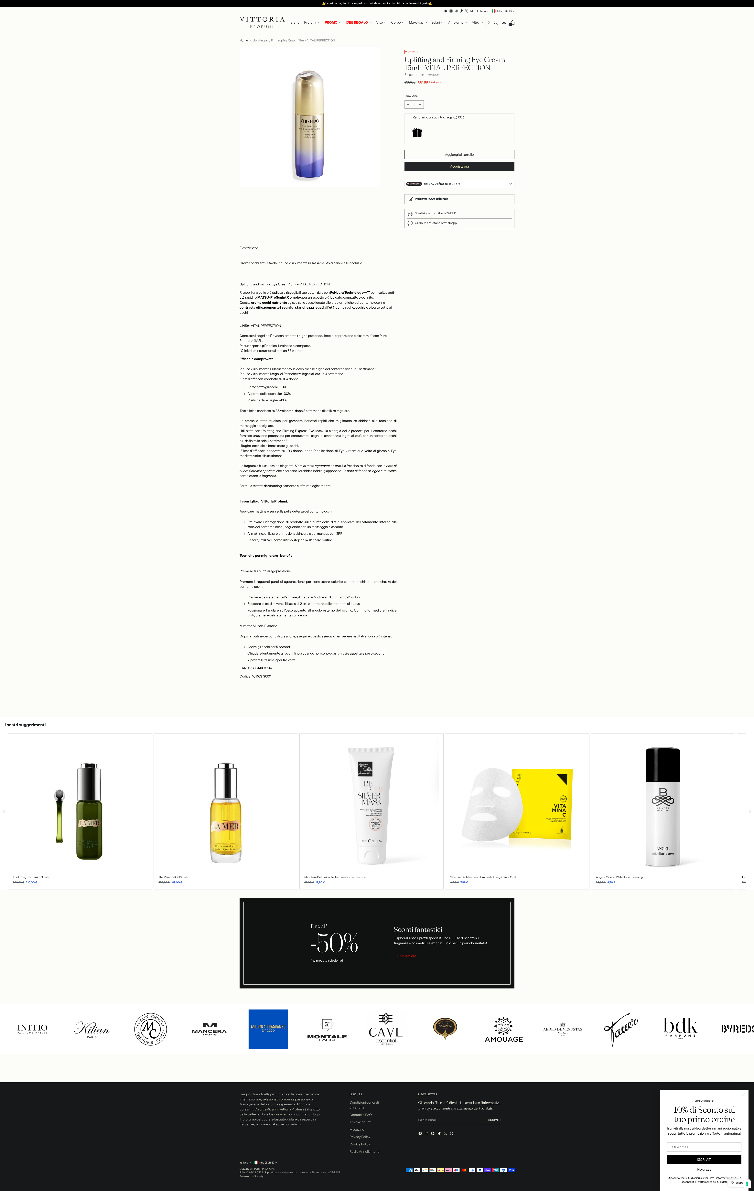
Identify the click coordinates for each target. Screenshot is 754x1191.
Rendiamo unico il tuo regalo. (438, 117)
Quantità (411, 96)
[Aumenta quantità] (420, 104)
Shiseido (410, 75)
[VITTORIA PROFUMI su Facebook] (446, 11)
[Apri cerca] (496, 23)
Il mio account (360, 1122)
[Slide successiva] (511, 703)
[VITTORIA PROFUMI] (262, 22)
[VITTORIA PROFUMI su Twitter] (466, 11)
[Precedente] (311, 3)
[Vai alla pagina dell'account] (504, 23)
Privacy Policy (360, 1137)
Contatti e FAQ (361, 1115)
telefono (434, 223)
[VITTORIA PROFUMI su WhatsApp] (471, 11)
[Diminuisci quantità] (408, 104)
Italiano (481, 11)
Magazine (357, 1129)
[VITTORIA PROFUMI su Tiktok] (461, 11)
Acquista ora (459, 166)
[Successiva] (442, 3)
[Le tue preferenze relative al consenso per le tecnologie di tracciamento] (747, 1184)
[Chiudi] (744, 1094)
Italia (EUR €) (504, 11)
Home (244, 40)
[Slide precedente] (502, 703)
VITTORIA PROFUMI (261, 1168)
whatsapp (450, 223)
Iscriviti (494, 1119)
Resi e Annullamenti (365, 1151)
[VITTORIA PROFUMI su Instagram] (451, 11)
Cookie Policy (360, 1144)
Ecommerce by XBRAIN (326, 1172)
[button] (4, 811)
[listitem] (80, 811)
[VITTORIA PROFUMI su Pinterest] (456, 11)
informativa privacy (727, 1177)
